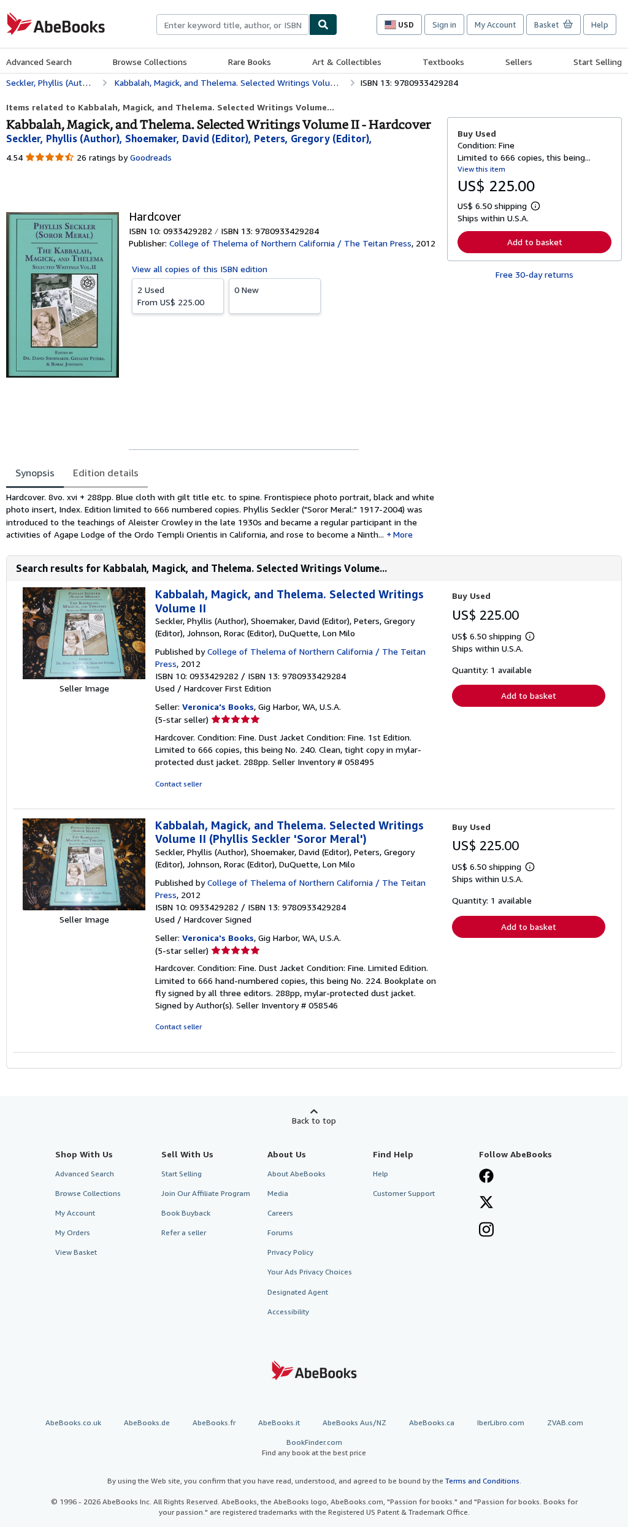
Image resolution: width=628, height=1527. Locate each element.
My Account (495, 24)
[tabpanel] (221, 516)
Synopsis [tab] (35, 472)
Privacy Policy (290, 1252)
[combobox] (232, 24)
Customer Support (404, 1193)
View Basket (76, 1252)
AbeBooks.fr (214, 1422)
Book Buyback (185, 1212)
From (170, 295)
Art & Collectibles (346, 61)
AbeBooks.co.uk (73, 1422)
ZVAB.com (565, 1422)
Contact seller (178, 783)
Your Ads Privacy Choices (309, 1271)
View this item (481, 168)
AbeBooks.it (279, 1422)
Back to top (314, 1120)
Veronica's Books (218, 706)
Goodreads (151, 157)
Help (599, 24)
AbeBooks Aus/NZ (354, 1422)
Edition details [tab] (106, 472)
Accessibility (288, 1311)
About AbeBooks (296, 1173)
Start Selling (597, 61)
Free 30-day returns (534, 274)
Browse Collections (150, 61)
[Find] (323, 24)
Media (277, 1193)
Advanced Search (39, 61)
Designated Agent (297, 1292)
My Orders (72, 1232)
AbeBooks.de (147, 1422)
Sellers (518, 61)
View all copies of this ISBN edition (199, 269)
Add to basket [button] (534, 242)
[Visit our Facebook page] (486, 1177)
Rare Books (249, 61)
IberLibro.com (500, 1422)
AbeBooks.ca (431, 1422)
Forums (280, 1232)
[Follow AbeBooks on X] (486, 1203)
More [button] (403, 534)
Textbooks (443, 61)
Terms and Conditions (482, 1480)
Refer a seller (183, 1232)
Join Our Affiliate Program (205, 1193)
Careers (280, 1212)
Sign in (444, 24)
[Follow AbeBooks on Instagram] (486, 1231)
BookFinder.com (314, 1447)
